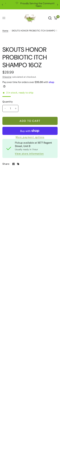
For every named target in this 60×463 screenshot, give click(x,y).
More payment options (30, 137)
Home (5, 30)
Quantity (7, 101)
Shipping (6, 76)
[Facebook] (14, 164)
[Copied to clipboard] (18, 164)
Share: (6, 164)
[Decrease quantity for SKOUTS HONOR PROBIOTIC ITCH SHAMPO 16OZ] (5, 108)
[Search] (50, 18)
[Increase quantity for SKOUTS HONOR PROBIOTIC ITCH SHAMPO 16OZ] (15, 108)
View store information (29, 154)
